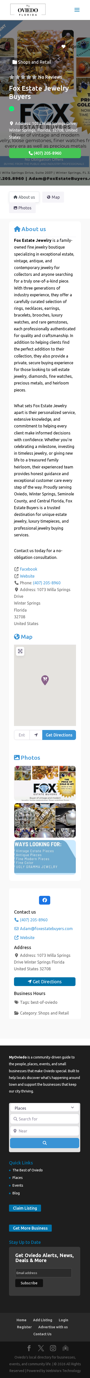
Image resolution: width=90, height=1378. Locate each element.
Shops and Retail (53, 1013)
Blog (16, 1193)
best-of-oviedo (44, 1002)
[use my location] (36, 735)
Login (63, 1320)
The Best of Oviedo (27, 1170)
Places (17, 1178)
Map (26, 637)
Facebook (28, 569)
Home (21, 1320)
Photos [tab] (25, 208)
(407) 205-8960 (46, 583)
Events (17, 1185)
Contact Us (42, 1334)
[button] (45, 680)
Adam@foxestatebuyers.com (46, 928)
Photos (30, 757)
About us (34, 229)
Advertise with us (53, 1327)
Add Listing (42, 1320)
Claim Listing (25, 1208)
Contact (21, 550)
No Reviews (50, 76)
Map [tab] (56, 197)
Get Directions (59, 735)
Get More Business (30, 1228)
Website (27, 576)
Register (24, 1327)
